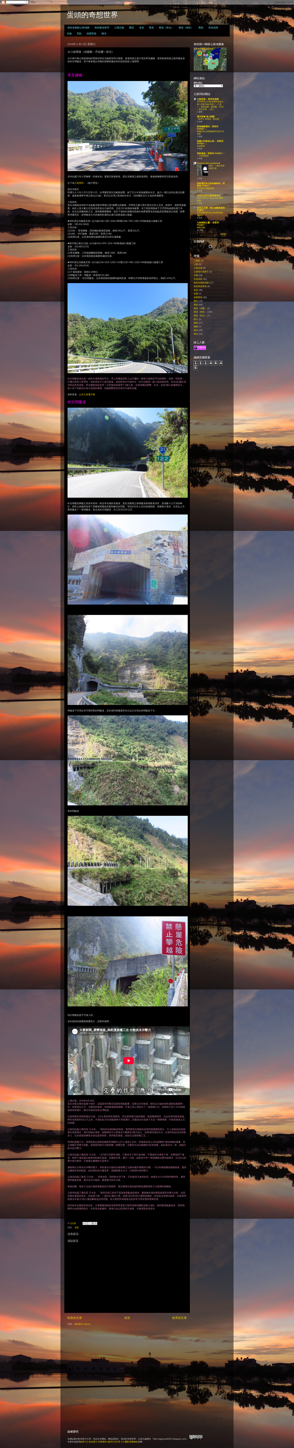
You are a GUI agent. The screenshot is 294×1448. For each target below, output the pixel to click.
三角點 (197, 261)
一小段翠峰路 (203, 156)
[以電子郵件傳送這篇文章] (84, 1223)
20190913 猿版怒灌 (205, 188)
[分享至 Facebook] (92, 1223)
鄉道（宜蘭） (200, 308)
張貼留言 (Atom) (82, 1324)
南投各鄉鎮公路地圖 (78, 27)
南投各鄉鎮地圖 (201, 283)
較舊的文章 (179, 1317)
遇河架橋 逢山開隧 (206, 116)
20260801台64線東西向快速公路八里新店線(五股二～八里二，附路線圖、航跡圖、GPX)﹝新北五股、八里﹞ (210, 105)
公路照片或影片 (201, 272)
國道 (131, 27)
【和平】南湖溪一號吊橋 (208, 119)
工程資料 (79, 183)
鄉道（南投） (186, 27)
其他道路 (213, 27)
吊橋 (69, 33)
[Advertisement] (210, 416)
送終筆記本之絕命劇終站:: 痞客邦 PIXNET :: (211, 184)
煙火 (196, 319)
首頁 (127, 1317)
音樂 (196, 294)
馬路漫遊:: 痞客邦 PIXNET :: (210, 153)
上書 (196, 264)
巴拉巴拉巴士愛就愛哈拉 (209, 195)
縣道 (151, 27)
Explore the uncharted (208, 163)
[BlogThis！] (87, 1223)
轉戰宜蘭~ (201, 227)
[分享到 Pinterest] (95, 1223)
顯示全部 (224, 234)
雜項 (104, 33)
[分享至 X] (89, 1223)
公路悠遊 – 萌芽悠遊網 (208, 99)
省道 (141, 27)
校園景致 (91, 33)
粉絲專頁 (201, 146)
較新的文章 (74, 1317)
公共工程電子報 (87, 394)
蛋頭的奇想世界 (92, 14)
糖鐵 (196, 326)
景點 (79, 33)
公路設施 (119, 27)
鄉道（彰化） (166, 27)
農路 (200, 27)
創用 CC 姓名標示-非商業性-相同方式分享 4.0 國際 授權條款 (109, 1442)
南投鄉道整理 (101, 27)
